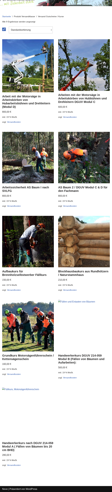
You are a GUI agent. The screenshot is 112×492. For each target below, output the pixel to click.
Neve (5, 489)
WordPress (31, 489)
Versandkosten (14, 122)
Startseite (6, 16)
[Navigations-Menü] (106, 3)
